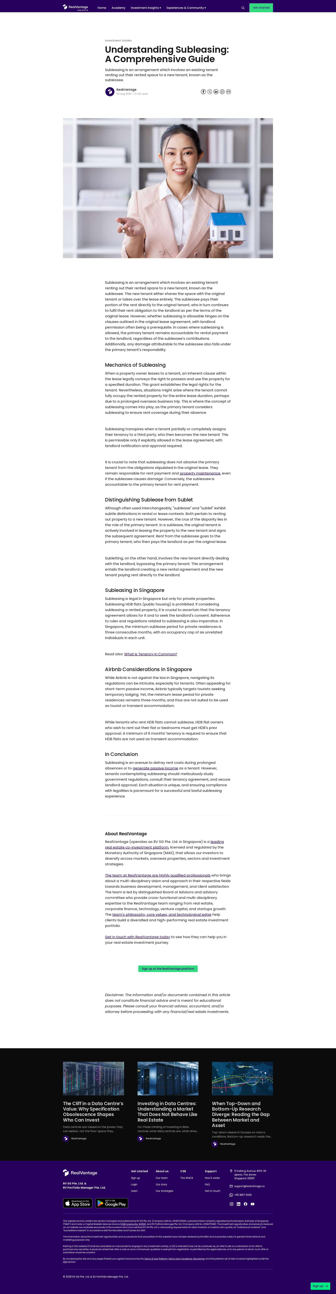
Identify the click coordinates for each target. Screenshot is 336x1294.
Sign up (135, 1178)
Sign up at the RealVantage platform (168, 969)
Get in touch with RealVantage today (137, 936)
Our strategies (164, 1191)
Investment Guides (118, 41)
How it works (212, 1178)
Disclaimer (199, 1258)
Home (102, 8)
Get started (261, 8)
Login (134, 1184)
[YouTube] (252, 1204)
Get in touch (212, 1191)
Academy (118, 8)
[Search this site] (243, 8)
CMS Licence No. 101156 (133, 1224)
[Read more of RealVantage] (110, 92)
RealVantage (126, 90)
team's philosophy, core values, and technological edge (161, 914)
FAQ (207, 1184)
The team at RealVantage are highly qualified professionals (158, 875)
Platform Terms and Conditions (175, 1258)
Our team (162, 1178)
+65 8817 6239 (243, 1195)
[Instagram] (231, 1204)
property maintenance (200, 473)
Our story (161, 1184)
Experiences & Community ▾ (186, 8)
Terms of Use (151, 1258)
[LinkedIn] (238, 1204)
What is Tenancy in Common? (150, 654)
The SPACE (186, 1178)
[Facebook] (245, 1204)
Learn (134, 1191)
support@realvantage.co (249, 1186)
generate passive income (155, 768)
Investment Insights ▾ (146, 8)
